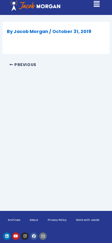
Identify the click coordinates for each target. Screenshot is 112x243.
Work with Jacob (87, 220)
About (34, 220)
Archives (14, 220)
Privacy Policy (57, 220)
